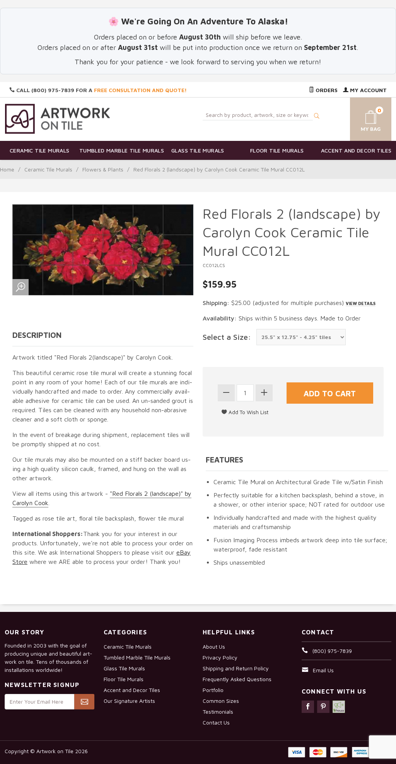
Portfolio (213, 690)
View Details (361, 303)
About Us (214, 646)
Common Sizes (221, 700)
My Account (367, 90)
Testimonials (218, 711)
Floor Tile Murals (277, 150)
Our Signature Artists (129, 700)
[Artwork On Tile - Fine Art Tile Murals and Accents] (58, 118)
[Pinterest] (323, 707)
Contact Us (216, 722)
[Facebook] (308, 707)
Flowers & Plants (102, 169)
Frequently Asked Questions (237, 679)
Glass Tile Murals (197, 150)
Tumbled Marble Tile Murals (119, 150)
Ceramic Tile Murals (40, 150)
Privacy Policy (220, 657)
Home (7, 169)
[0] (364, 118)
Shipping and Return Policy (236, 668)
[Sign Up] (84, 701)
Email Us (323, 670)
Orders (326, 90)
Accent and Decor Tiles (356, 150)
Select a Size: (227, 336)
